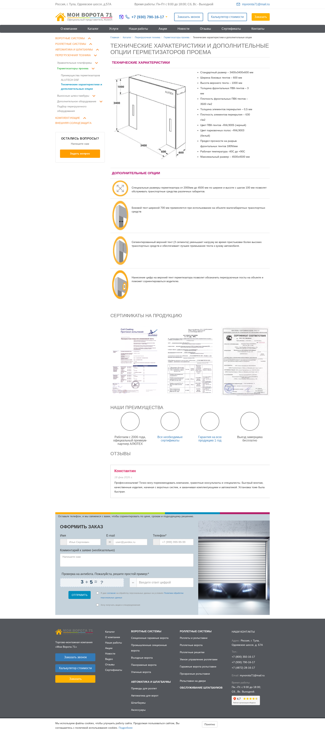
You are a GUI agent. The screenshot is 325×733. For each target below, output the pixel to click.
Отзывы (205, 28)
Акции (163, 28)
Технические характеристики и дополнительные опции (81, 86)
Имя (63, 535)
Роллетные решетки (192, 652)
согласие (111, 593)
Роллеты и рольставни (193, 637)
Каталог (93, 28)
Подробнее (126, 727)
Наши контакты (243, 631)
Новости (183, 28)
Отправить (79, 594)
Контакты (257, 28)
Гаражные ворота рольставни (198, 666)
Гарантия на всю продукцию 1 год (210, 438)
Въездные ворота (142, 657)
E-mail (110, 535)
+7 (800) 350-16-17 (243, 656)
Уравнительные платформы (74, 62)
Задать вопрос (80, 153)
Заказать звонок (188, 16)
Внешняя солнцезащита (73, 122)
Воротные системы (70, 38)
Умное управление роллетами (198, 659)
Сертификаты (231, 28)
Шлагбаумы (138, 702)
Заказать (260, 16)
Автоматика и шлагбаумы (74, 49)
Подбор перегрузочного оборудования (72, 108)
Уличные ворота (141, 671)
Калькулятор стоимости (227, 16)
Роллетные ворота (191, 645)
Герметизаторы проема (72, 68)
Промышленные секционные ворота (149, 648)
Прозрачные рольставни (195, 673)
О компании (69, 28)
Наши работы (138, 28)
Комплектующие (67, 117)
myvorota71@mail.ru (256, 4)
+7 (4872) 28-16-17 (243, 667)
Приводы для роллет (144, 688)
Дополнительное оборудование (76, 101)
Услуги (113, 28)
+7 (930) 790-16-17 (147, 17)
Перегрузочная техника (73, 55)
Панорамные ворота (143, 664)
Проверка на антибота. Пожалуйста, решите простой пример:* (105, 574)
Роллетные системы (70, 43)
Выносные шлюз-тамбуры (73, 95)
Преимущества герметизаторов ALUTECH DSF (80, 77)
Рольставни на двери (193, 680)
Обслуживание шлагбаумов (201, 687)
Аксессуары (138, 709)
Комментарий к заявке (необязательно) (87, 550)
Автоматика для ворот (144, 695)
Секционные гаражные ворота (150, 637)
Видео (109, 658)
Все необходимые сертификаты (170, 438)
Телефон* (159, 535)
